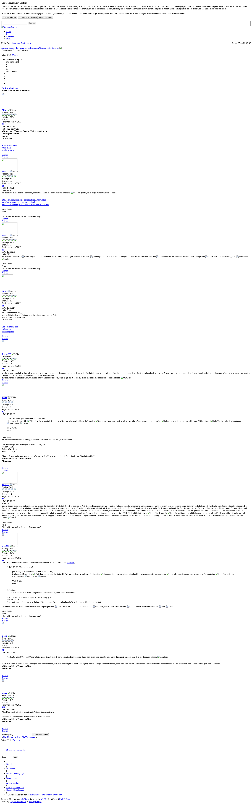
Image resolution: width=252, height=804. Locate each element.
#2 (3, 186)
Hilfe (8, 39)
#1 (3, 124)
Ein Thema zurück (11, 737)
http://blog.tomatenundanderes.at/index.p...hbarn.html (24, 200)
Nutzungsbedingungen (15, 773)
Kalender (10, 36)
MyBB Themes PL (18, 801)
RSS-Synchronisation (15, 788)
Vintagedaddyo (35, 801)
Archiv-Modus (12, 783)
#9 (3, 650)
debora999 (6, 354)
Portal (8, 31)
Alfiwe (4, 110)
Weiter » (16, 55)
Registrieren (26, 43)
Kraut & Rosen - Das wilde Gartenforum (45, 795)
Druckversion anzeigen (15, 750)
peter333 (5, 171)
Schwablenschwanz (10, 145)
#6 (3, 412)
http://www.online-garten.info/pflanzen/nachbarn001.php (25, 204)
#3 (3, 249)
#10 (3, 707)
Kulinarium (6, 148)
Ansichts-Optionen (10, 88)
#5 (3, 368)
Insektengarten (8, 150)
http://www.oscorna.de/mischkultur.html (18, 202)
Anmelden (16, 43)
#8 (3, 560)
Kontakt (9, 764)
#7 (3, 499)
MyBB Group (65, 799)
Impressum (10, 769)
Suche (8, 34)
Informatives (21, 48)
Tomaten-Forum (7, 48)
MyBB (43, 799)
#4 (3, 305)
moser (4, 397)
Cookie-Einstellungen (15, 790)
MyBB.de (25, 799)
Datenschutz (11, 778)
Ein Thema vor (28, 737)
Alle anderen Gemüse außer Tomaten (43, 48)
